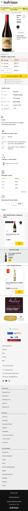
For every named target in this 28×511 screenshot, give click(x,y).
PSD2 (11, 333)
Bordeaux (4, 427)
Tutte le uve (5, 442)
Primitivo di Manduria (7, 456)
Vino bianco (5, 420)
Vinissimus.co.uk (6, 399)
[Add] (19, 243)
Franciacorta (5, 452)
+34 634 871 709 (8, 370)
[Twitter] (9, 381)
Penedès (8, 12)
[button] (24, 9)
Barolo (3, 463)
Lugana (4, 459)
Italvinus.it (4, 403)
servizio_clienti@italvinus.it (11, 376)
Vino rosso (15, 91)
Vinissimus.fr (5, 396)
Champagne (5, 431)
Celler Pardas (20, 36)
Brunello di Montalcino (7, 474)
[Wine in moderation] (14, 341)
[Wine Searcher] (14, 318)
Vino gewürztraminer (7, 424)
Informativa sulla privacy (14, 497)
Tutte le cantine (6, 438)
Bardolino (4, 481)
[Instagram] (4, 381)
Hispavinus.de (5, 407)
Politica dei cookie (14, 492)
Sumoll (18, 39)
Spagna (3, 12)
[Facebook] (6, 381)
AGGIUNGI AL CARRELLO (12, 76)
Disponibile (5, 54)
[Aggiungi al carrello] (10, 260)
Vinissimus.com (6, 392)
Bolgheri (4, 470)
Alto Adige (4, 478)
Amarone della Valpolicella (8, 467)
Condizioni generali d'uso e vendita (14, 501)
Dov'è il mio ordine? (9, 365)
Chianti (4, 485)
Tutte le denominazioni (7, 435)
